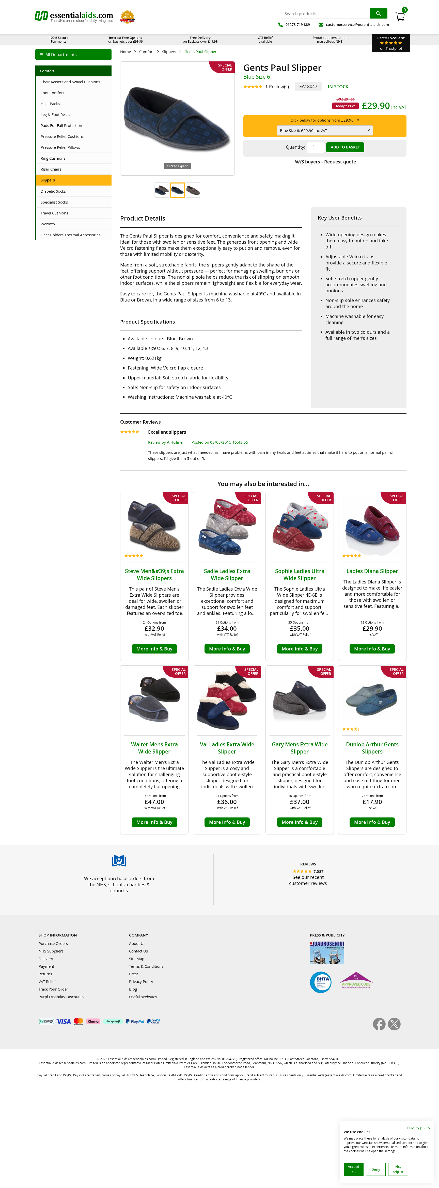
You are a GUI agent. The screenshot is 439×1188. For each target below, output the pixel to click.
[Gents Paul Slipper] (161, 190)
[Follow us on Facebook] (380, 1028)
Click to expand (177, 166)
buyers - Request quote (325, 162)
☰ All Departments (58, 54)
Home (125, 51)
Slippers (169, 51)
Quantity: (295, 147)
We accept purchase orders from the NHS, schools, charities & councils (119, 884)
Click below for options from (322, 120)
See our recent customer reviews (308, 880)
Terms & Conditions (146, 966)
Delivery (46, 958)
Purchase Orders (53, 943)
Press (133, 973)
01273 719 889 (298, 24)
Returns (45, 973)
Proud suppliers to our (330, 39)
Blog (133, 989)
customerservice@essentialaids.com (357, 24)
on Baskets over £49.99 (200, 39)
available (265, 39)
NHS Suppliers (51, 950)
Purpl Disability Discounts (61, 996)
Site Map (136, 958)
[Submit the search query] (378, 13)
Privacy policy (418, 1127)
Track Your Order (53, 989)
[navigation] (73, 54)
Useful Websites (143, 996)
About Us (137, 943)
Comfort (146, 51)
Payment (46, 966)
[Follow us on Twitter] (394, 1028)
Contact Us (138, 950)
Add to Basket (345, 147)
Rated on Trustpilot (391, 43)
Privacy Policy (141, 981)
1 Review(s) (277, 86)
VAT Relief (47, 981)
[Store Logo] (74, 17)
